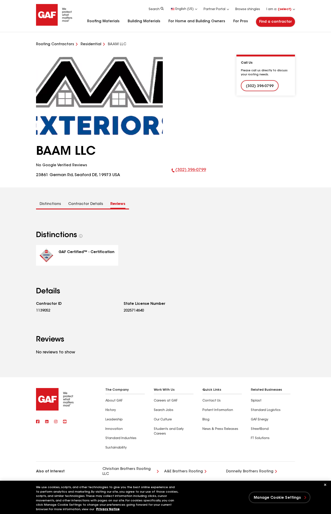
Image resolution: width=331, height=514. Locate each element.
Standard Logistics (266, 410)
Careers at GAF (165, 400)
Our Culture (163, 419)
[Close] (325, 485)
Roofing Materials (103, 21)
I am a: (278, 9)
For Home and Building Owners (196, 21)
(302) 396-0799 (189, 173)
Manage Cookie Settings (277, 498)
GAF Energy (259, 419)
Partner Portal (214, 9)
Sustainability (116, 447)
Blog (205, 419)
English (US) (184, 9)
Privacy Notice (108, 509)
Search (154, 9)
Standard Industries (120, 438)
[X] (47, 422)
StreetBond (260, 429)
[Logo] (54, 25)
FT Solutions (260, 438)
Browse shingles (247, 9)
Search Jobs (163, 410)
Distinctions (50, 204)
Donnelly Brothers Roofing (249, 471)
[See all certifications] (81, 236)
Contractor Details (85, 204)
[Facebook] (38, 422)
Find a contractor (275, 22)
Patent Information (217, 410)
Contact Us (211, 400)
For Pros (240, 21)
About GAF (113, 400)
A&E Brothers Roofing (183, 471)
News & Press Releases (220, 429)
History (110, 410)
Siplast (256, 400)
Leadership (114, 419)
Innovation (114, 429)
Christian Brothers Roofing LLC (126, 471)
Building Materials (144, 21)
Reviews (117, 204)
